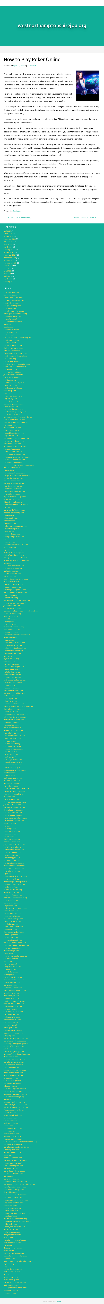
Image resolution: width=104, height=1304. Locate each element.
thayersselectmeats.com (14, 980)
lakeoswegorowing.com (14, 1253)
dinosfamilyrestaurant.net (14, 454)
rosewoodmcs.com (12, 1133)
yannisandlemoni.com (12, 534)
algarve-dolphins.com (13, 852)
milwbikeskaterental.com (14, 865)
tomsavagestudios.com (13, 608)
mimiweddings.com (12, 1279)
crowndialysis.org (11, 597)
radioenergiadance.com (13, 404)
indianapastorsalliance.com (15, 942)
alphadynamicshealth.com (14, 1226)
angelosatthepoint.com (14, 940)
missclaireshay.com (11, 292)
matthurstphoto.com (12, 1208)
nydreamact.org (10, 369)
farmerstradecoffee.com (14, 1003)
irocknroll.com (10, 507)
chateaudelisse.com (12, 414)
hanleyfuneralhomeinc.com (15, 555)
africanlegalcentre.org (13, 762)
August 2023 (8, 265)
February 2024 (9, 249)
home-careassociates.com (14, 642)
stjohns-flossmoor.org (13, 889)
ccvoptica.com (10, 1112)
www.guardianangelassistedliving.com (19, 1184)
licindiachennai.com (12, 303)
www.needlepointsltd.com (15, 1088)
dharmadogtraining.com (14, 1269)
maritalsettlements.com (14, 863)
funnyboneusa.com (11, 892)
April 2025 (7, 231)
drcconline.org (10, 929)
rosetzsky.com (10, 773)
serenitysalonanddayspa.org (15, 313)
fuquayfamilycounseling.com (15, 1256)
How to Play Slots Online (83, 218)
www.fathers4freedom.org (15, 1041)
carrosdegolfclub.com (13, 462)
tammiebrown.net (11, 834)
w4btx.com (8, 563)
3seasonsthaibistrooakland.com (17, 634)
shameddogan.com (11, 995)
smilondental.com (11, 571)
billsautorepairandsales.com (15, 1195)
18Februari (32, 65)
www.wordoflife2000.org (14, 510)
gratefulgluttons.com (13, 672)
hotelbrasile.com (11, 425)
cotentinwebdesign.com (14, 441)
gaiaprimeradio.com (12, 831)
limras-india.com (10, 295)
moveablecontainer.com (14, 433)
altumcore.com (10, 969)
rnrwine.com (9, 1250)
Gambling (16, 211)
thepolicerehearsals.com (14, 709)
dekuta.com (9, 1126)
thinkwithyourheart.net (13, 502)
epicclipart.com (10, 385)
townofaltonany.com (13, 871)
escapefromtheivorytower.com (17, 475)
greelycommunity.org (13, 767)
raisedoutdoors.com (12, 499)
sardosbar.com (10, 520)
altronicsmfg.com (11, 332)
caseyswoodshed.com (13, 948)
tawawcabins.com (11, 515)
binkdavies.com (10, 741)
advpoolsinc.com (11, 937)
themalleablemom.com (13, 810)
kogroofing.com (10, 398)
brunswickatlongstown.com (15, 818)
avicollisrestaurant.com (13, 926)
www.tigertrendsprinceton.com (17, 1038)
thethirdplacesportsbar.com (15, 1160)
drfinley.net (8, 1245)
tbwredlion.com (10, 1192)
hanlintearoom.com (12, 1232)
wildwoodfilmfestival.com (15, 419)
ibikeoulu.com (9, 796)
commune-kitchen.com (13, 749)
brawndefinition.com (12, 733)
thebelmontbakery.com (13, 348)
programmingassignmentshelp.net (18, 337)
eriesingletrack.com (12, 542)
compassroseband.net (13, 966)
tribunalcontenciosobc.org (15, 717)
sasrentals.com (10, 576)
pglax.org (7, 873)
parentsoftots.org (11, 998)
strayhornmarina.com (12, 727)
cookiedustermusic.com (14, 895)
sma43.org (8, 1099)
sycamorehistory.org (12, 1136)
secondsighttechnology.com (16, 579)
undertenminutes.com (13, 321)
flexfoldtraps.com (11, 1057)
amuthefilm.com (10, 751)
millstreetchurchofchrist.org (15, 1218)
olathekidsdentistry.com (14, 552)
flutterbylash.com (11, 1229)
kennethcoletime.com (13, 812)
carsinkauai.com (10, 1216)
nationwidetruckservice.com (16, 908)
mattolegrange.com (12, 842)
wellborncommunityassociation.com (19, 417)
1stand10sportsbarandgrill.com (16, 560)
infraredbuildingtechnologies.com (18, 457)
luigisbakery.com (11, 1118)
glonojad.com (9, 775)
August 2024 (8, 244)
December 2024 (10, 239)
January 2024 (8, 252)
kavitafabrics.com (11, 900)
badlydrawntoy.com (12, 1017)
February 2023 (9, 281)
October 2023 (9, 260)
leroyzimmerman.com (13, 1242)
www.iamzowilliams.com (14, 1144)
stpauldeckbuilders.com (13, 1072)
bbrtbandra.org (10, 380)
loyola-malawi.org (11, 658)
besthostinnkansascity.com (15, 1282)
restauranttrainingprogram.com (17, 600)
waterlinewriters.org (12, 993)
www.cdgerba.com (11, 1179)
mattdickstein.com (11, 1014)
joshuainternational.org (13, 1030)
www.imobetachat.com (13, 1011)
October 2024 (9, 241)
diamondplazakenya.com (14, 1189)
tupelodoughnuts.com (13, 550)
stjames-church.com (12, 780)
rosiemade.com (10, 547)
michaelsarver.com (11, 581)
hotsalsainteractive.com (14, 311)
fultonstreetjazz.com (12, 427)
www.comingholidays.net (14, 693)
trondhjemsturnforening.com (16, 1187)
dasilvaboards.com (11, 722)
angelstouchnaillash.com (14, 565)
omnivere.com (9, 324)
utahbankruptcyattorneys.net (16, 504)
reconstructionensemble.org (15, 897)
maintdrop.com (10, 390)
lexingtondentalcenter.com (15, 592)
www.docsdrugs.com (12, 1080)
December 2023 (10, 255)
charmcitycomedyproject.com (16, 788)
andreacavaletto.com (13, 645)
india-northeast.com (12, 481)
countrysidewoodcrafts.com (16, 353)
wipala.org (8, 656)
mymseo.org (9, 1264)
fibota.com (8, 1176)
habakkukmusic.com (12, 1022)
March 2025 (8, 233)
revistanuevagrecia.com (13, 778)
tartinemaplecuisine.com (14, 820)
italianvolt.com (10, 523)
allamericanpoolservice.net (15, 603)
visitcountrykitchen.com (14, 849)
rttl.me (6, 1274)
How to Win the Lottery (20, 218)
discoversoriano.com (12, 688)
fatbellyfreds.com (11, 1168)
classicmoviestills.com (13, 682)
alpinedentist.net (11, 401)
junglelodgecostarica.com (14, 844)
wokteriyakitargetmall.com (15, 589)
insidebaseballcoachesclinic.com (17, 1213)
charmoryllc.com (10, 698)
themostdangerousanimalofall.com (18, 706)
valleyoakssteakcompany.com (16, 945)
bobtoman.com (10, 393)
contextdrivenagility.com (14, 794)
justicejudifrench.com (13, 804)
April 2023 (7, 276)
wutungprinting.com (12, 860)
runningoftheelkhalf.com (14, 1046)
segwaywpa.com (11, 985)
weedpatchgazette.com (14, 536)
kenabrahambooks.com (13, 746)
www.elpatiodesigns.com (14, 1171)
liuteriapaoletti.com (12, 879)
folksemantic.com (11, 518)
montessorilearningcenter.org (16, 1200)
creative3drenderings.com (14, 1001)
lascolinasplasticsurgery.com (15, 1094)
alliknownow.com (11, 711)
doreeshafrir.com (11, 786)
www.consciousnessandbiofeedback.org (20, 1141)
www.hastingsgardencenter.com (17, 1147)
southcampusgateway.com (15, 412)
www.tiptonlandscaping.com (16, 1107)
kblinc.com (8, 539)
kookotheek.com (11, 406)
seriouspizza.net (10, 964)
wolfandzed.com (11, 1123)
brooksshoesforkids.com (14, 977)
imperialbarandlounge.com (15, 496)
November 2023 (10, 257)
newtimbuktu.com (11, 329)
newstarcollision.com (12, 573)
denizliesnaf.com (11, 953)
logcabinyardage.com (13, 1006)
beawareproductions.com (14, 791)
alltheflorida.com (11, 1210)
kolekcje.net (9, 621)
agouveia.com (9, 1258)
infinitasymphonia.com (13, 759)
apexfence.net (10, 1293)
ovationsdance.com (12, 616)
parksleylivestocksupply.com (16, 648)
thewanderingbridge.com (14, 807)
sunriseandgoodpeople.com (15, 881)
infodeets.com (10, 308)
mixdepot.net (9, 1131)
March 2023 (8, 279)
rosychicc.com (9, 661)
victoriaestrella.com (12, 916)
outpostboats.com (11, 664)
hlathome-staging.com (13, 587)
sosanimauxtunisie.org (13, 396)
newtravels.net (10, 343)
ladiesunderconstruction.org (15, 446)
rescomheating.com (12, 1277)
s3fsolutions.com (11, 470)
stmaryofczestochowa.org (15, 802)
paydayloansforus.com (13, 345)
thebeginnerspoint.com (13, 690)
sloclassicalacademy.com (14, 719)
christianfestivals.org (12, 847)
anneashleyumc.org (12, 1067)
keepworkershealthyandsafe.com (17, 364)
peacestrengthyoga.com (14, 1051)
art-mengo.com (10, 828)
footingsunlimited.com (13, 1075)
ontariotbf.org (10, 358)
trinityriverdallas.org (12, 629)
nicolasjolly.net (10, 757)
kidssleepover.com (11, 340)
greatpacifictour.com (13, 913)
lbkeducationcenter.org (14, 627)
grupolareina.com (11, 435)
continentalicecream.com (14, 735)
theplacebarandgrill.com (14, 932)
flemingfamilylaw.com (13, 1248)
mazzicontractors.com (13, 1157)
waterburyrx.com (11, 934)
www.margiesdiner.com (13, 1083)
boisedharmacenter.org (13, 650)
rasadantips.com (10, 327)
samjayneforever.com (13, 1205)
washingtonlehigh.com (13, 1115)
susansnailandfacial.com (13, 1033)
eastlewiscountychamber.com (16, 714)
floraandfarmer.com (12, 467)
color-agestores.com (12, 653)
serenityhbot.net (11, 1027)
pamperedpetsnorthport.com (16, 544)
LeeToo (58, 1301)
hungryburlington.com (13, 815)
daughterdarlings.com (13, 305)
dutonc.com (9, 836)
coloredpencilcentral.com (14, 491)
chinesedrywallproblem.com (15, 884)
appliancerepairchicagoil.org (16, 356)
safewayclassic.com (12, 350)
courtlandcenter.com (12, 921)
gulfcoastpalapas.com (13, 987)
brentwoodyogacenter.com (15, 1104)
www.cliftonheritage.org (14, 1096)
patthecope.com (11, 958)
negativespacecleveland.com (16, 876)
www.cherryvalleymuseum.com (16, 438)
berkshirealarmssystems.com (15, 526)
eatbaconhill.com (11, 335)
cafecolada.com (10, 685)
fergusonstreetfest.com (14, 1202)
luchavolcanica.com (12, 903)
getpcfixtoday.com (12, 377)
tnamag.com (9, 974)
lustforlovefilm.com (12, 754)
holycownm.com (10, 905)
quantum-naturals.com (13, 1197)
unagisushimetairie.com (13, 372)
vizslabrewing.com (11, 528)
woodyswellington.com (13, 1165)
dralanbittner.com (11, 531)
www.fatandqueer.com (13, 1064)
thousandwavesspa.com (13, 918)
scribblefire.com (10, 637)
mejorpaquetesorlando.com (15, 558)
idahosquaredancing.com (14, 512)
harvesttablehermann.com (14, 459)
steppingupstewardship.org (15, 1110)
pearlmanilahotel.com (13, 388)
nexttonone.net (10, 1025)
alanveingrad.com (11, 855)
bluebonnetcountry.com (14, 382)
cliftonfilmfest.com (12, 494)
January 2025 (8, 236)
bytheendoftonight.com (14, 666)
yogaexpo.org (9, 640)
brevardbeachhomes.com (14, 473)
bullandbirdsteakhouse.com (15, 1091)
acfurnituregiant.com (12, 319)
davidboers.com (10, 1009)
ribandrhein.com (10, 619)
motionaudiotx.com (12, 1272)
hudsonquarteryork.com (14, 1173)
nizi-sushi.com (9, 826)
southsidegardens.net (13, 1152)
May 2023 (7, 273)
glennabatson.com (11, 725)
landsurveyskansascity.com (15, 1070)
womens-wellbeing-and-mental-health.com (22, 611)
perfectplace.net (11, 632)
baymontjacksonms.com (14, 868)
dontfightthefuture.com (14, 486)
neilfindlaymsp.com (12, 924)
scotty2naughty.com (12, 783)
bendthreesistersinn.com (14, 887)
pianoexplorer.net (11, 1149)
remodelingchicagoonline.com (16, 1102)
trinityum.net (9, 1155)
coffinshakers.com (11, 799)
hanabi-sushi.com (11, 1120)
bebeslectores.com (12, 449)
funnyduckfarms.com (12, 1234)
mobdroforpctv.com (12, 674)
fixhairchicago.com (12, 950)
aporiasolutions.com (12, 982)
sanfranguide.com (11, 696)
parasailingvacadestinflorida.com (17, 1221)
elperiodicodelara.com (13, 297)
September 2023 (10, 263)
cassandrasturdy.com (12, 677)
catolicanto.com (11, 624)
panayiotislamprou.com (13, 409)
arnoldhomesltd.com (12, 488)
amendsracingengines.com (14, 1059)
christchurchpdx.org (12, 743)
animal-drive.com (11, 972)
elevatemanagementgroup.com (17, 1240)
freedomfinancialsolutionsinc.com (18, 1054)
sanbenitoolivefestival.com (15, 680)
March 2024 (8, 247)
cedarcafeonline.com (12, 316)
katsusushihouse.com (12, 765)
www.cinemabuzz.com (13, 1128)
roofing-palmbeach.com (14, 483)
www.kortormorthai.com (14, 1062)
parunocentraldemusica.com (15, 1181)
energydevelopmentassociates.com (19, 465)
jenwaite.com (9, 1237)
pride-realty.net (10, 1224)
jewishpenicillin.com (12, 605)
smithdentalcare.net (12, 1285)
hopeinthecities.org (12, 669)
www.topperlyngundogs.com (16, 1043)
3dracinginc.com (10, 701)
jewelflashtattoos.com (13, 374)
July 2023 (7, 268)
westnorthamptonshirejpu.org (16, 422)
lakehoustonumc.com (13, 1019)
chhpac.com (9, 1266)
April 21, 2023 (19, 65)
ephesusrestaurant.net (13, 1163)
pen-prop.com (9, 1035)
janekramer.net (10, 823)
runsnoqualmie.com (12, 1078)
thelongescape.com (12, 839)
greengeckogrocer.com (13, 584)
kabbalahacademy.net (13, 568)
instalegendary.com (12, 361)
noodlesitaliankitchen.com (15, 366)
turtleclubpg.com (11, 911)
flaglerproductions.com (13, 730)
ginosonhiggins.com (12, 857)
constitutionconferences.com (16, 956)
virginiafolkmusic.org (12, 613)
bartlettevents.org (11, 430)
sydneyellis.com (10, 595)
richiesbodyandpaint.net (14, 300)
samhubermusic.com (12, 1290)
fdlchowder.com (10, 1086)
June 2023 (7, 271)
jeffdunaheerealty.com (13, 1049)
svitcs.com (8, 961)
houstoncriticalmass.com (14, 703)
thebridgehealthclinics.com (15, 990)
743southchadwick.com (13, 478)
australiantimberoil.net (13, 451)
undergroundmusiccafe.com (15, 1287)
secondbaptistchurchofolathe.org (18, 1261)
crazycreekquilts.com (12, 738)
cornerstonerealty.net (13, 1139)
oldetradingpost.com (12, 443)
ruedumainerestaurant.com (15, 770)
